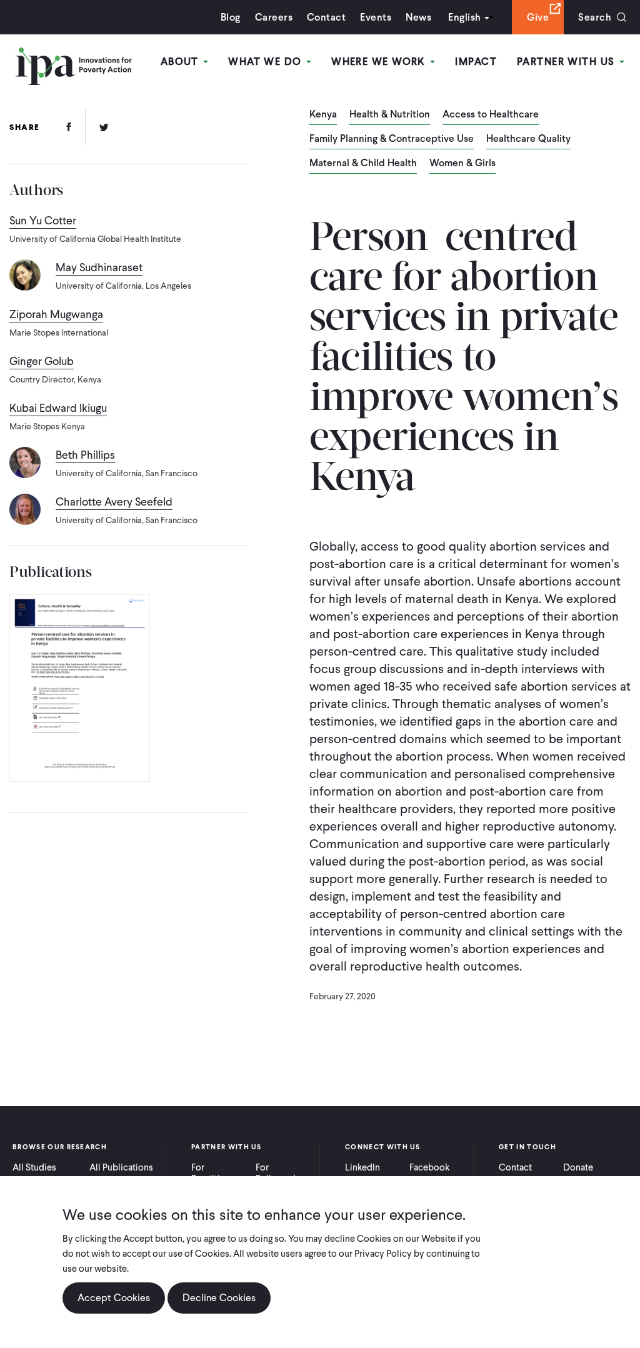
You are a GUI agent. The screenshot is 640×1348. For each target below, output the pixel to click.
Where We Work (380, 61)
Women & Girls (462, 163)
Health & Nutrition (389, 115)
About (181, 61)
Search (594, 17)
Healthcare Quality (528, 139)
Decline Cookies (219, 1297)
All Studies (34, 1167)
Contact (326, 17)
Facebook (429, 1167)
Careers (273, 17)
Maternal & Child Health (363, 163)
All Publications (121, 1167)
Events (375, 17)
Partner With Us (567, 61)
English (464, 17)
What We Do (266, 61)
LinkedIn (362, 1167)
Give (538, 17)
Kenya (323, 115)
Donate (578, 1167)
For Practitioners (217, 1173)
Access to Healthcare (490, 115)
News (418, 17)
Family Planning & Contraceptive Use (391, 139)
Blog (231, 17)
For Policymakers (283, 1173)
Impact (476, 61)
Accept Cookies (114, 1297)
